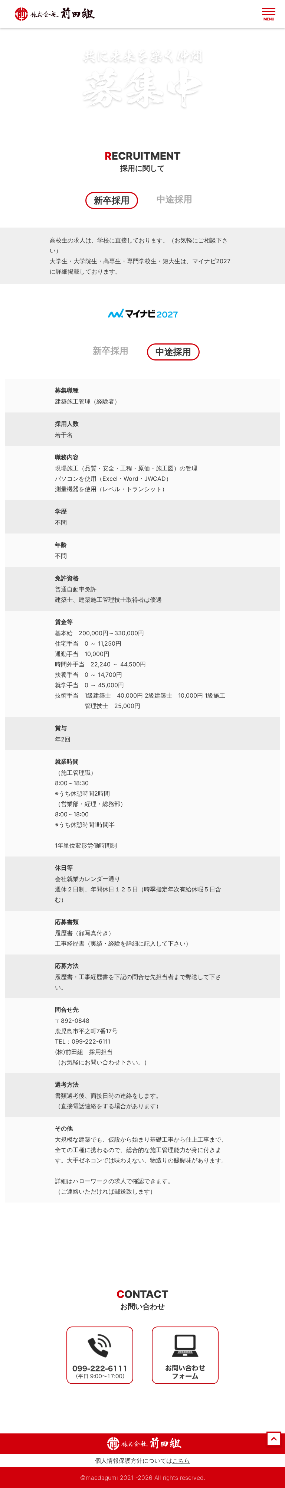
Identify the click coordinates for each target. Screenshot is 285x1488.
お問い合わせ (142, 1306)
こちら (181, 1460)
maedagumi (102, 1477)
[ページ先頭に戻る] (273, 1444)
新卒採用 (110, 350)
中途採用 (174, 199)
